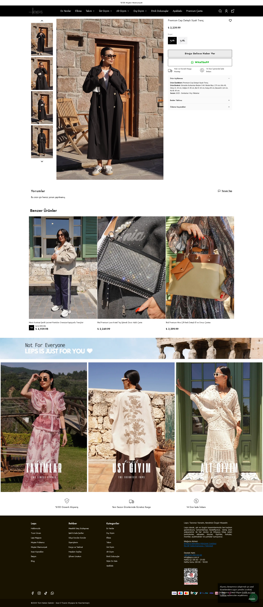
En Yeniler (66, 11)
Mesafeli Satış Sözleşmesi (79, 528)
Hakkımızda (35, 528)
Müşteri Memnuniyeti (39, 547)
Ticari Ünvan (36, 533)
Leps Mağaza (36, 537)
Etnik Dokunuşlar (160, 11)
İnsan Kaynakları (37, 551)
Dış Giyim (139, 11)
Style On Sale (111, 561)
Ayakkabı (177, 11)
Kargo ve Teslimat (76, 547)
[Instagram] (39, 593)
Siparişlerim (73, 542)
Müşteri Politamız (38, 542)
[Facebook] (32, 593)
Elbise (78, 11)
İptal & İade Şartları (76, 533)
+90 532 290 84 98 (193, 555)
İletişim (33, 556)
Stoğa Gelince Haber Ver (200, 53)
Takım (89, 11)
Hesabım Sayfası (75, 551)
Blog (33, 561)
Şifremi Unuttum (75, 556)
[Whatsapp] (52, 593)
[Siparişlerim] (226, 11)
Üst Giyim (104, 11)
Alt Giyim (121, 11)
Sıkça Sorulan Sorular (77, 537)
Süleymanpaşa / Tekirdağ (201, 546)
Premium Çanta (194, 11)
